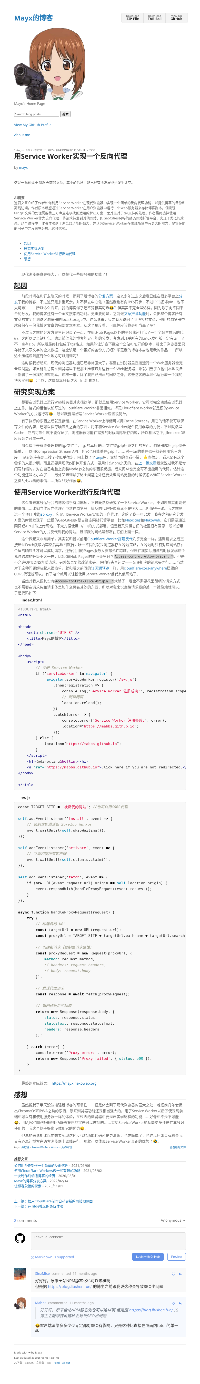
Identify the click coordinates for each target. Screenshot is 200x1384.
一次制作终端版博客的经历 (34, 1175)
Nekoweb (152, 520)
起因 (27, 243)
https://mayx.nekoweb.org (74, 1083)
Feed (57, 1362)
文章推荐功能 (135, 313)
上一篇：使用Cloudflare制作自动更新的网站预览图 (53, 1201)
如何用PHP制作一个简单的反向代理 (41, 1165)
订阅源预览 (100, 568)
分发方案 (105, 296)
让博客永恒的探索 (27, 1186)
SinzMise (42, 1273)
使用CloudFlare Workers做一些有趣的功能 (47, 1170)
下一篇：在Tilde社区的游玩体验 (38, 1206)
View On (176, 17)
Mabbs (40, 1302)
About (66, 1362)
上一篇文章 (147, 463)
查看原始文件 (178, 1147)
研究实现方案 (34, 248)
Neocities (132, 520)
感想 (27, 258)
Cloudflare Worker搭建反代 (110, 538)
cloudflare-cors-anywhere (145, 568)
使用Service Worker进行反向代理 (50, 253)
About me (22, 134)
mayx (23, 167)
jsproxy (46, 514)
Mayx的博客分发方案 (30, 1180)
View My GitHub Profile (32, 124)
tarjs (99, 457)
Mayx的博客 (33, 17)
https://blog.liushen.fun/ (70, 1286)
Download (132, 17)
